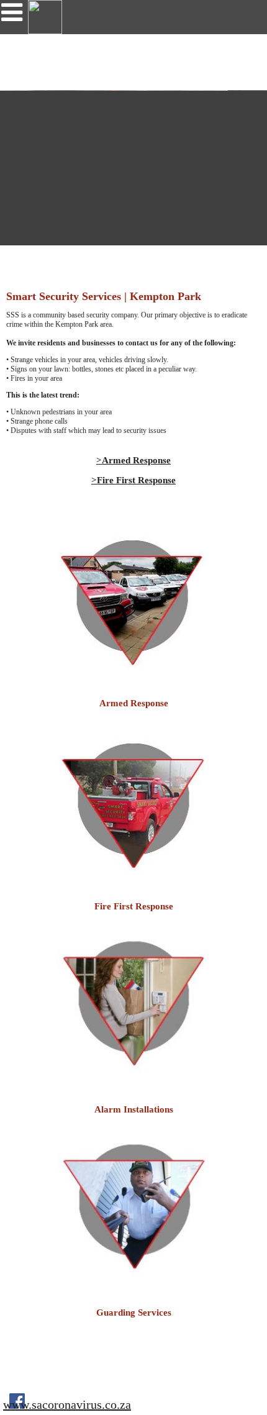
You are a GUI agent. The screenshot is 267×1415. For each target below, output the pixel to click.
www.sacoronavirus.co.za (67, 1404)
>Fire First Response (133, 480)
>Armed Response (133, 460)
